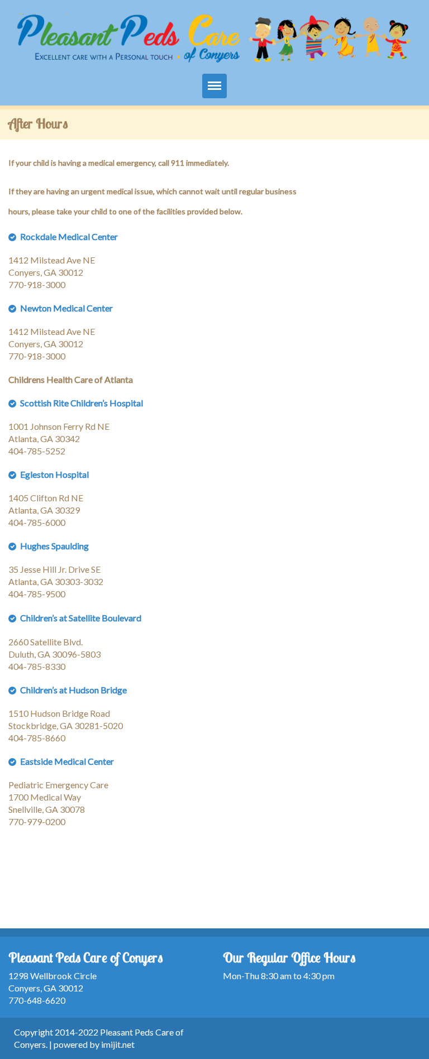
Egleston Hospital (54, 474)
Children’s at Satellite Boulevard (80, 617)
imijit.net (118, 1044)
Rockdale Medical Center (69, 236)
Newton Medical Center (66, 308)
